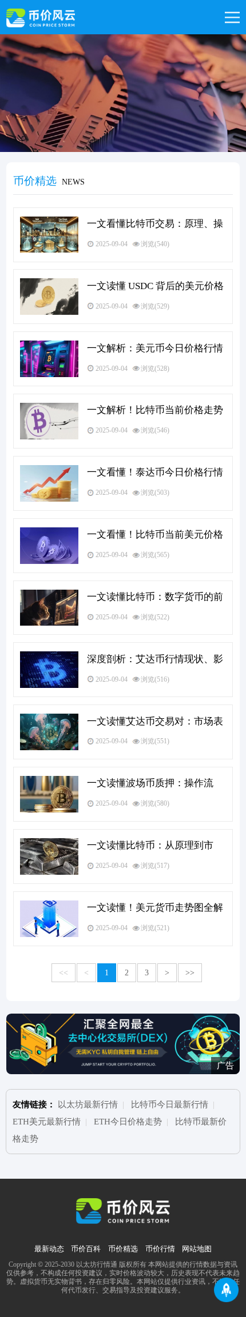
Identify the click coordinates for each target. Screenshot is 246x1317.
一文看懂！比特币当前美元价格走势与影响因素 (155, 535)
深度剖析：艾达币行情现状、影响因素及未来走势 (155, 659)
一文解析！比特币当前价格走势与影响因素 (155, 410)
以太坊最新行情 (88, 1104)
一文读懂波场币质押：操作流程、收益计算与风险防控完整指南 (155, 783)
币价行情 (160, 1249)
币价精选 (123, 1249)
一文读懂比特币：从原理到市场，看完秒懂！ (150, 845)
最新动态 (49, 1249)
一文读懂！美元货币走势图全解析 (155, 908)
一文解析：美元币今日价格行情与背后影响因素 (155, 348)
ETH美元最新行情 (47, 1121)
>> (190, 972)
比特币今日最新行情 (169, 1104)
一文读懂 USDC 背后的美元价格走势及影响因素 (155, 286)
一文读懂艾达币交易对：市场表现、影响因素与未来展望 (155, 721)
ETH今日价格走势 (128, 1121)
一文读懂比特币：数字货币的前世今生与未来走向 (155, 597)
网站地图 (197, 1249)
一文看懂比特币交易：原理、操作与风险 (155, 224)
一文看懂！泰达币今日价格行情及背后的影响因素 (155, 472)
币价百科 (86, 1249)
